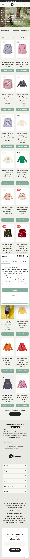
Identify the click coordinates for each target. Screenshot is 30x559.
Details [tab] (15, 261)
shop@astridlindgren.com (15, 513)
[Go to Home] (15, 4)
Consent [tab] (5, 261)
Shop (7, 30)
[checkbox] (3, 446)
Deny (15, 301)
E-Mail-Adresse (15, 511)
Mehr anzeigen (14, 414)
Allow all (15, 290)
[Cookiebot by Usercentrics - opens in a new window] (17, 256)
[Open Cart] (26, 4)
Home (3, 30)
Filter (24, 38)
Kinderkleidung (15, 30)
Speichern (15, 550)
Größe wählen (7, 70)
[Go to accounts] (24, 4)
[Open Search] (7, 4)
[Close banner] (27, 256)
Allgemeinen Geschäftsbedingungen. (14, 447)
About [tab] (24, 261)
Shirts (22, 30)
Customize (14, 295)
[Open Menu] (3, 4)
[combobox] (15, 544)
